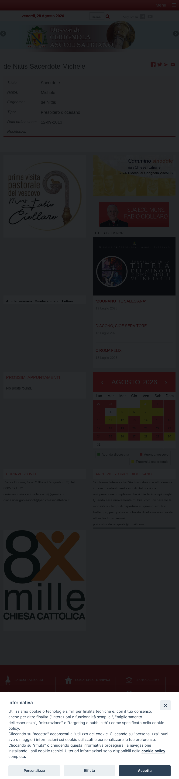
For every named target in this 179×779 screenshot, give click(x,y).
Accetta (144, 771)
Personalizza (34, 771)
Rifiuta (89, 771)
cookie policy (153, 751)
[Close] (165, 705)
